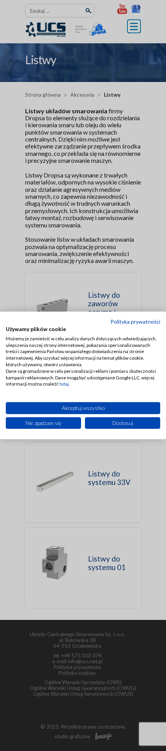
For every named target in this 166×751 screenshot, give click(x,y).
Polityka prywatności (135, 321)
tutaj (64, 384)
